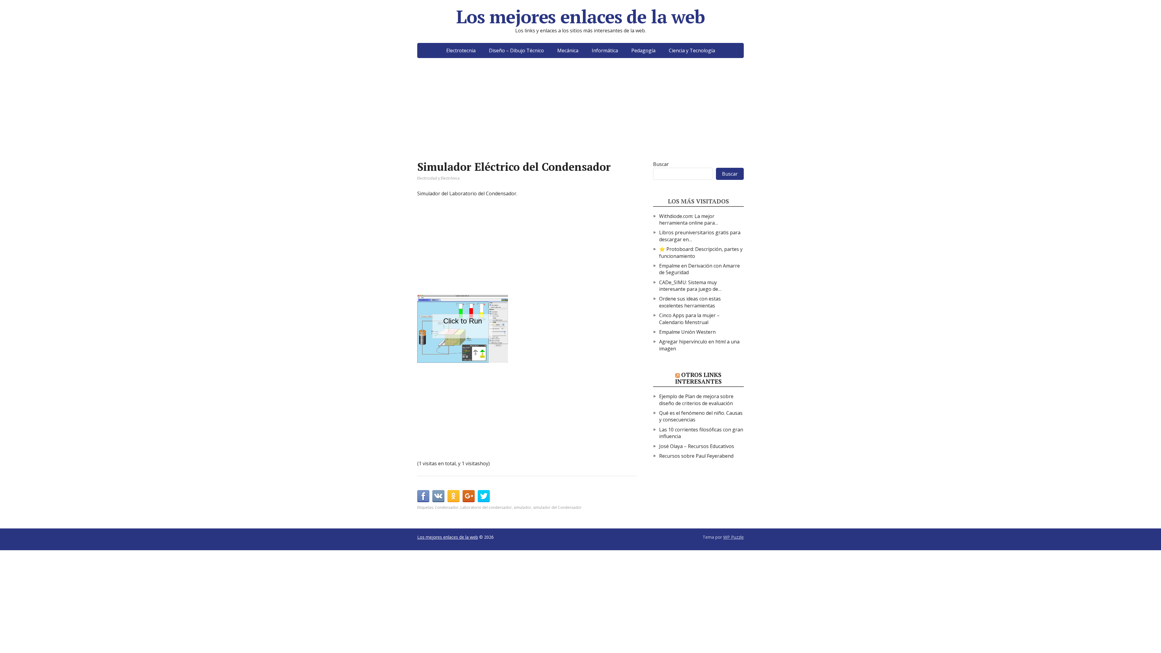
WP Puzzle (733, 537)
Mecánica (567, 50)
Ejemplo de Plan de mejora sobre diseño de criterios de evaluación (696, 399)
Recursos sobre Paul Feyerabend (696, 456)
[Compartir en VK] (438, 496)
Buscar (661, 164)
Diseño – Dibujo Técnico (516, 50)
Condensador (447, 507)
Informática (605, 50)
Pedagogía (643, 50)
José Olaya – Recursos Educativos (696, 446)
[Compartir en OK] (453, 496)
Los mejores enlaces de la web (580, 16)
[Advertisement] (580, 118)
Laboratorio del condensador (486, 507)
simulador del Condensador (557, 507)
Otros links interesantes (698, 378)
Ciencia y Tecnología (692, 50)
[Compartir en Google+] (469, 496)
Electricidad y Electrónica (438, 178)
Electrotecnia (461, 50)
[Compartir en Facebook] (423, 496)
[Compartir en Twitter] (484, 496)
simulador (522, 507)
